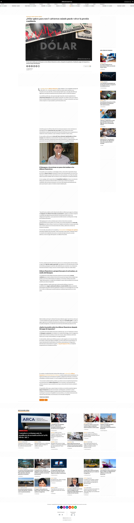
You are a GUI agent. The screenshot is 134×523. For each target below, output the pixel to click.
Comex (94, 4)
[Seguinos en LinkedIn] (67, 507)
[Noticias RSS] (72, 507)
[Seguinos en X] (61, 507)
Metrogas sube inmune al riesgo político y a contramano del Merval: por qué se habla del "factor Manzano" (59, 445)
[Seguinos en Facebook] (58, 507)
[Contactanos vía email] (59, 514)
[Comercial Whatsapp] (74, 515)
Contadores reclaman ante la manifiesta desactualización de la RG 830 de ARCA (33, 435)
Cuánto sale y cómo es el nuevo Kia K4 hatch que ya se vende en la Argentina (91, 472)
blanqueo (41, 399)
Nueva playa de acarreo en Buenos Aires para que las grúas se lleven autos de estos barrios (74, 445)
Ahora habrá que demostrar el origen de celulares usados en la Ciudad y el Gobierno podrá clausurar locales (91, 445)
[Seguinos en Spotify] (75, 507)
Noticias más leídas (23, 410)
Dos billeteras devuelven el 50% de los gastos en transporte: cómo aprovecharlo (107, 103)
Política (48, 4)
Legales (71, 4)
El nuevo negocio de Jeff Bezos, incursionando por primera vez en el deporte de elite (92, 435)
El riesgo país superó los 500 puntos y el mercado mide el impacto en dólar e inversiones (58, 472)
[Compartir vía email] (39, 66)
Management (102, 4)
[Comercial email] (71, 515)
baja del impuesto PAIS (64, 343)
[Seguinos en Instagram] (64, 507)
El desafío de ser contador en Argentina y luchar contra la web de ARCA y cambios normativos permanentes (42, 472)
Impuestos (64, 4)
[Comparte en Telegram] (36, 66)
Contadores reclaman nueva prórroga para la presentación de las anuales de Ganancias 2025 (25, 445)
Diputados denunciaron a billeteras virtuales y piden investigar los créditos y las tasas (42, 445)
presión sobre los (49, 88)
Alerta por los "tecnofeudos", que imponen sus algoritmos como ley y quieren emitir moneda (107, 141)
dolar (46, 399)
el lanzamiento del (68, 230)
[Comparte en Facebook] (27, 66)
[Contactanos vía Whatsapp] (62, 514)
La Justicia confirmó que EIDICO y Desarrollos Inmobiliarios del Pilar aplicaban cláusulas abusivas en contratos (25, 472)
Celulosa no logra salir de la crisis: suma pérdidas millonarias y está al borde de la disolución (107, 426)
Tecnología (87, 4)
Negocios (78, 4)
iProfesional (28, 16)
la (58, 343)
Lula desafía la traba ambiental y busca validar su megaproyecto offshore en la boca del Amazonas (108, 472)
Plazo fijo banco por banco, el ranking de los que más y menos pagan (58, 490)
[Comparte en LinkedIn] (34, 66)
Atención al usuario (60, 512)
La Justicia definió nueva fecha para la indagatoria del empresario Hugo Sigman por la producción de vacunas (75, 491)
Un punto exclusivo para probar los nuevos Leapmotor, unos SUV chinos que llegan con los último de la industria (91, 491)
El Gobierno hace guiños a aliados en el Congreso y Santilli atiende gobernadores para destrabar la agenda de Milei (91, 481)
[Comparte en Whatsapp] (32, 66)
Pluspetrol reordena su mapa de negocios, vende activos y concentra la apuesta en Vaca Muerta (58, 436)
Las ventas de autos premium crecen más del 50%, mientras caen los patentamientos (25, 490)
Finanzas (56, 4)
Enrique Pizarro (30, 68)
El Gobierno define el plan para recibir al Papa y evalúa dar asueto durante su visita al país (91, 426)
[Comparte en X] (29, 66)
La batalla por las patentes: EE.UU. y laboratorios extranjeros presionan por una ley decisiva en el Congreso (58, 426)
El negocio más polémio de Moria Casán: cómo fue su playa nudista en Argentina (41, 490)
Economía (41, 4)
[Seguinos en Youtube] (70, 507)
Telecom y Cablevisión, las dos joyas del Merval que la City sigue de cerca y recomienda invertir (107, 122)
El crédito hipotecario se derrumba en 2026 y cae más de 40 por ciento (107, 66)
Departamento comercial (73, 513)
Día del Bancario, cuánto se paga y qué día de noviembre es (58, 480)
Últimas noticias (32, 4)
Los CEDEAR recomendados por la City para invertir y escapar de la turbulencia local (108, 85)
